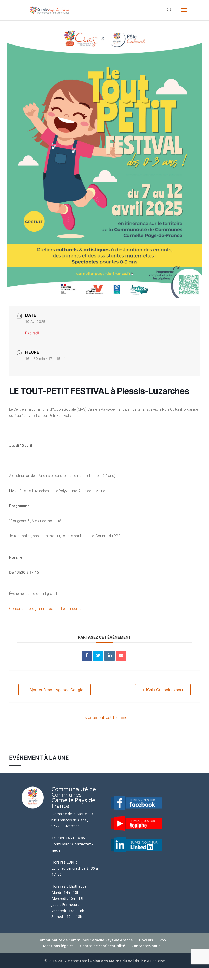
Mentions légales (58, 945)
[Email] (121, 656)
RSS (163, 939)
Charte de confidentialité (102, 945)
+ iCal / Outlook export (162, 689)
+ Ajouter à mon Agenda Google (54, 689)
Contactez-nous (146, 945)
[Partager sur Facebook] (87, 656)
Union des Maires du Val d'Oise (118, 960)
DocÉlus (146, 939)
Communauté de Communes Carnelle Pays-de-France (85, 939)
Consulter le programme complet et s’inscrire (45, 609)
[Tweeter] (98, 656)
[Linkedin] (109, 656)
